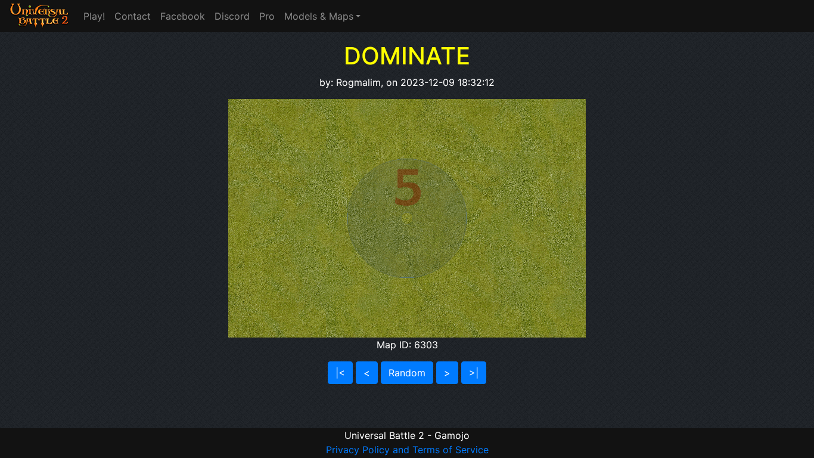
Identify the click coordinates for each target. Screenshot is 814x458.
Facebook (182, 16)
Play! (94, 16)
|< (340, 373)
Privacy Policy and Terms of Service (407, 450)
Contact (132, 16)
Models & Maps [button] (318, 16)
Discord (232, 16)
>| (474, 373)
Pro (267, 16)
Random (407, 373)
